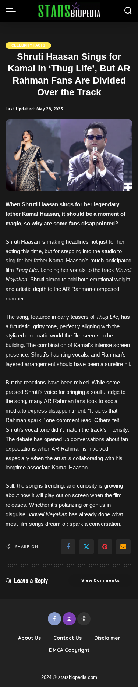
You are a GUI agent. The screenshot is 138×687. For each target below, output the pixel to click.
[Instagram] (69, 618)
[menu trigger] (13, 11)
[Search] (128, 11)
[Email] (123, 546)
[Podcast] (84, 618)
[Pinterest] (105, 546)
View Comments (100, 580)
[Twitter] (86, 546)
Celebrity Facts (28, 45)
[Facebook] (68, 546)
